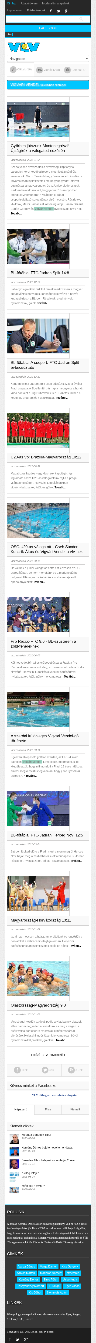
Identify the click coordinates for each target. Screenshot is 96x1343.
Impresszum (14, 10)
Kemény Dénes (28, 1279)
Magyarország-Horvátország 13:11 (41, 920)
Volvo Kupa (70, 1279)
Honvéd (28, 1319)
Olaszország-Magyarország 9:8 (38, 1005)
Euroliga (54, 1286)
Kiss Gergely (70, 1266)
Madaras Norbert (51, 1273)
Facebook (51, 11)
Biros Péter (51, 1279)
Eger (68, 1314)
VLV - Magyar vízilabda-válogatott (55, 1095)
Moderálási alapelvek (55, 3)
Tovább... (16, 213)
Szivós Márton (26, 1273)
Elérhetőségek (36, 10)
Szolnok (11, 1319)
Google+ (66, 11)
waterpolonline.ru (31, 1314)
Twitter (58, 11)
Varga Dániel (48, 1266)
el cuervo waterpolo (54, 1314)
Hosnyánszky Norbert (30, 1286)
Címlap (11, 3)
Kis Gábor (35, 1292)
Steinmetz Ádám (57, 1292)
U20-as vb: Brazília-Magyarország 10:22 (46, 457)
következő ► (58, 1055)
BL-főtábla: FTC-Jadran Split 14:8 (40, 273)
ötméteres (73, 1273)
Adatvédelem (29, 3)
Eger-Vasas (72, 1286)
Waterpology (14, 1314)
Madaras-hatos (16, 34)
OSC (20, 1319)
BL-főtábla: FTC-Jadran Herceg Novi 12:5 (47, 835)
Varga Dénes (26, 1266)
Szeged (76, 1314)
